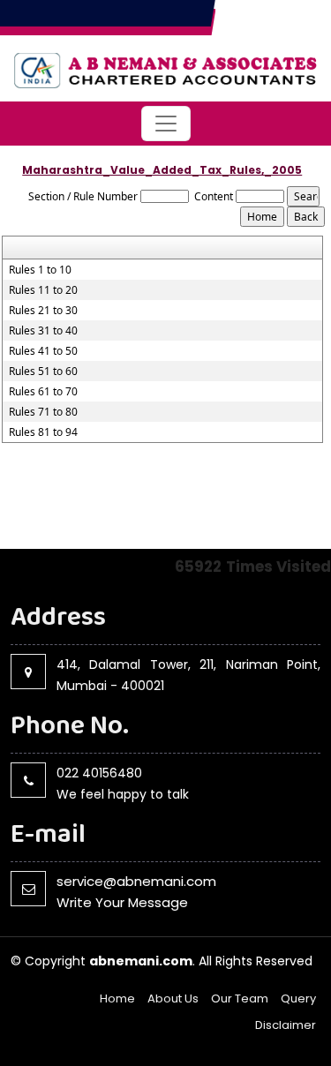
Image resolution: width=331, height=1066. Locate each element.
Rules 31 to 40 (43, 331)
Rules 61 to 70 (43, 392)
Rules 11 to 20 (43, 290)
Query (298, 998)
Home (117, 998)
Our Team (239, 998)
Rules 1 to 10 (40, 270)
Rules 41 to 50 (43, 351)
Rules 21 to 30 (43, 311)
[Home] (165, 67)
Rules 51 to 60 (43, 371)
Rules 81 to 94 (43, 432)
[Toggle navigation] (166, 123)
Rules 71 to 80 (43, 412)
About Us (173, 998)
